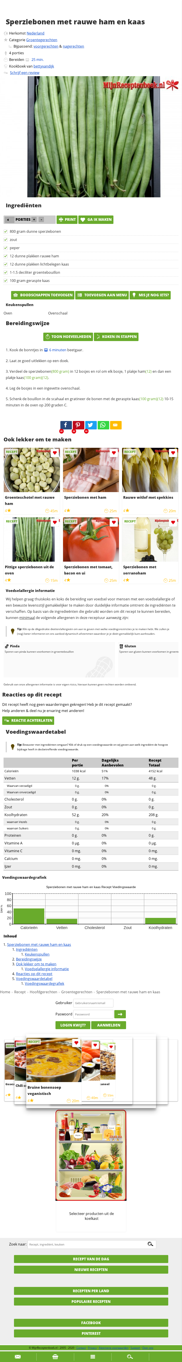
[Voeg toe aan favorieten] (55, 453)
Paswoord (63, 1014)
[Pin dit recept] (78, 425)
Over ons (147, 1348)
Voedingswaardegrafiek (44, 983)
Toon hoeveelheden (71, 336)
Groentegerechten (41, 39)
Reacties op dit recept (34, 973)
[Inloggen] (120, 1014)
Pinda (15, 646)
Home (5, 991)
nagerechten (73, 46)
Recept (20, 991)
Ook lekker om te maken (36, 964)
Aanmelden (108, 1025)
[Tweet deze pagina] (91, 425)
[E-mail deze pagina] (116, 425)
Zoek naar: (18, 1244)
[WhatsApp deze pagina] (103, 425)
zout (13, 239)
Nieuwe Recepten (91, 1269)
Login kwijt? (73, 1025)
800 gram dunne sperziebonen (35, 231)
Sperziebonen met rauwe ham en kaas (39, 944)
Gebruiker (63, 1002)
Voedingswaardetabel (34, 978)
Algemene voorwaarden (114, 1348)
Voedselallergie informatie (47, 968)
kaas (29, 377)
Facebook (91, 1322)
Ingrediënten (27, 949)
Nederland (35, 33)
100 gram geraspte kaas (30, 280)
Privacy (92, 1348)
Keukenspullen (37, 954)
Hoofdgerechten (43, 991)
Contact (81, 1348)
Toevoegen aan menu (105, 295)
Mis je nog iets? (153, 295)
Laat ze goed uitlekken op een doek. (39, 360)
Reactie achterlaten (31, 720)
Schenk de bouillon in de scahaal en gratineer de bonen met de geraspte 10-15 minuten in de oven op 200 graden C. (89, 401)
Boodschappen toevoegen (46, 295)
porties (18, 52)
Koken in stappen (119, 336)
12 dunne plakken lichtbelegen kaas (39, 264)
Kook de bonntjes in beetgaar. (46, 349)
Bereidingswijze (29, 959)
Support (135, 1348)
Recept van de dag (91, 1259)
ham (145, 371)
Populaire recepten (91, 1301)
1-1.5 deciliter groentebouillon (35, 272)
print (70, 219)
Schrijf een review (24, 72)
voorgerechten (46, 46)
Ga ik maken (99, 219)
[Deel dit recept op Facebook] (66, 425)
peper (15, 247)
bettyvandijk (44, 66)
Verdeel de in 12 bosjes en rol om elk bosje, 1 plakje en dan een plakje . (88, 374)
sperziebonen (48, 371)
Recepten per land (91, 1290)
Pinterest (91, 1333)
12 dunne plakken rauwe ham (34, 256)
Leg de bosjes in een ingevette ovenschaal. (45, 388)
